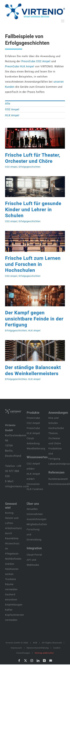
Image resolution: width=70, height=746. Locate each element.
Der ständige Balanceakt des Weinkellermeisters (31, 350)
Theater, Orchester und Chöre (54, 438)
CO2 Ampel (11, 166)
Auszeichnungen (37, 519)
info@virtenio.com (17, 486)
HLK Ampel (34, 330)
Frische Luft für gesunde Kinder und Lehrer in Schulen (31, 186)
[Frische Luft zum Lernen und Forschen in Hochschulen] (35, 241)
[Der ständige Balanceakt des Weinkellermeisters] (35, 350)
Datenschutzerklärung (38, 648)
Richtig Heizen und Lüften (12, 518)
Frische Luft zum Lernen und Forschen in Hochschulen (31, 241)
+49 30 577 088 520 (13, 471)
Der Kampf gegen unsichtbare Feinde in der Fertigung (31, 296)
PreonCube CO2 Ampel (35, 61)
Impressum (16, 648)
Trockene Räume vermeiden (11, 584)
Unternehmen (35, 514)
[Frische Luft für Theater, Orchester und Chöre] (35, 138)
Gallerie (39, 138)
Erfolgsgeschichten (29, 166)
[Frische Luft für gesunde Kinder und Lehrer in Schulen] (35, 186)
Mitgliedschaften (37, 524)
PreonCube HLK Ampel (19, 66)
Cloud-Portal (34, 554)
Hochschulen (56, 428)
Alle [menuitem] (7, 103)
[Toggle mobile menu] (63, 21)
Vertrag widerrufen (44, 653)
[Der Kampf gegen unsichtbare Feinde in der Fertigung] (35, 295)
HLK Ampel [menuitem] (12, 115)
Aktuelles (32, 509)
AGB (35, 643)
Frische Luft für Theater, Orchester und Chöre (31, 138)
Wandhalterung (36, 448)
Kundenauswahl (58, 479)
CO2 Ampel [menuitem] (12, 109)
